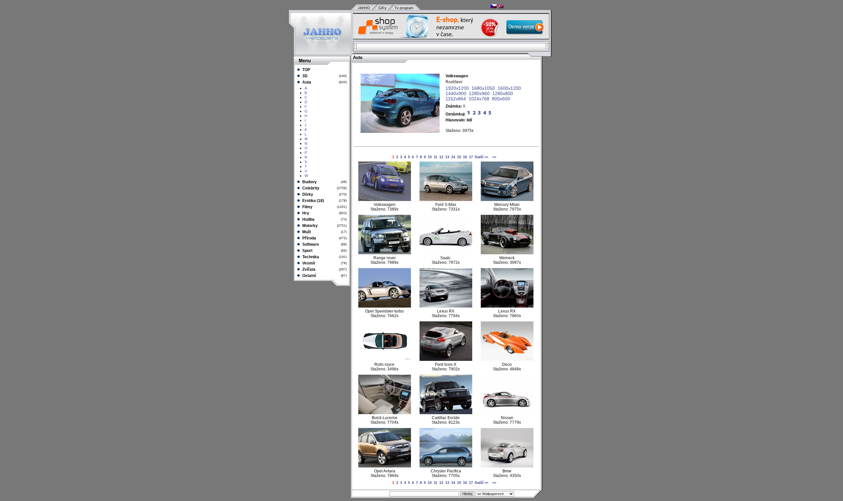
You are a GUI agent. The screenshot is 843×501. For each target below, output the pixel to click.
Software (310, 244)
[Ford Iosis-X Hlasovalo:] (446, 360)
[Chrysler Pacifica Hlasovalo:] (446, 466)
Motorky (309, 225)
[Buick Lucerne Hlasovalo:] (384, 413)
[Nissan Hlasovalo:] (507, 413)
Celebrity (310, 188)
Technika (310, 257)
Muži (306, 232)
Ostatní (308, 275)
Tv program (403, 8)
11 (435, 157)
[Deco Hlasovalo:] (507, 360)
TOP (305, 69)
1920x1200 (457, 88)
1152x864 (456, 98)
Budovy (309, 182)
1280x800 (502, 93)
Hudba (307, 219)
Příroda (308, 238)
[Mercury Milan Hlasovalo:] (507, 200)
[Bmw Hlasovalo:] (507, 466)
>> (493, 157)
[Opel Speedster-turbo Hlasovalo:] (384, 306)
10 (430, 157)
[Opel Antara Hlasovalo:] (384, 466)
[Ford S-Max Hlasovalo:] (446, 200)
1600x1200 (509, 88)
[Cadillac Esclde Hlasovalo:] (446, 413)
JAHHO (364, 8)
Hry (305, 213)
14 (453, 157)
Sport (307, 250)
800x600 (501, 98)
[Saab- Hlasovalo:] (446, 253)
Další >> (481, 157)
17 (471, 157)
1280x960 (479, 93)
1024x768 (479, 98)
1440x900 (456, 93)
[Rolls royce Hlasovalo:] (384, 360)
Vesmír (308, 263)
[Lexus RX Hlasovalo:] (446, 306)
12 (441, 157)
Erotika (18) (312, 200)
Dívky (307, 194)
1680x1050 (483, 88)
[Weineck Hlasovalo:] (507, 253)
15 (459, 157)
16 (465, 157)
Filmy (307, 207)
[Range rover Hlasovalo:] (384, 253)
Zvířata (308, 269)
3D (304, 76)
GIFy (382, 8)
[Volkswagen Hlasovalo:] (384, 200)
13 (447, 157)
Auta (306, 82)
